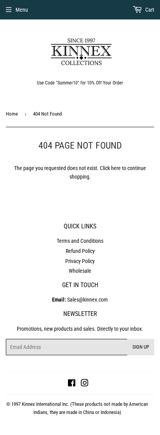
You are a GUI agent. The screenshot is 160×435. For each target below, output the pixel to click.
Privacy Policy (80, 261)
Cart (149, 10)
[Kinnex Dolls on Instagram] (85, 384)
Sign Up (140, 347)
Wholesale (80, 271)
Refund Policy (80, 251)
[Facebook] (72, 384)
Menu (22, 10)
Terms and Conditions (80, 241)
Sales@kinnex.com (80, 299)
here (116, 168)
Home (12, 114)
